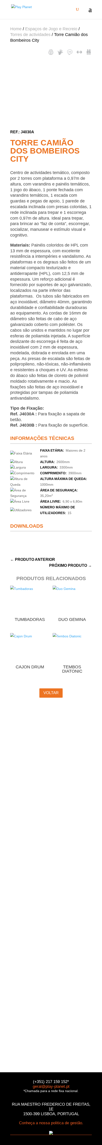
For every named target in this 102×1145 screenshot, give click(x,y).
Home (16, 28)
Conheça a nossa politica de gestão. (51, 1123)
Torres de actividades (30, 34)
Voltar (51, 693)
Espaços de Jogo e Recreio (51, 28)
